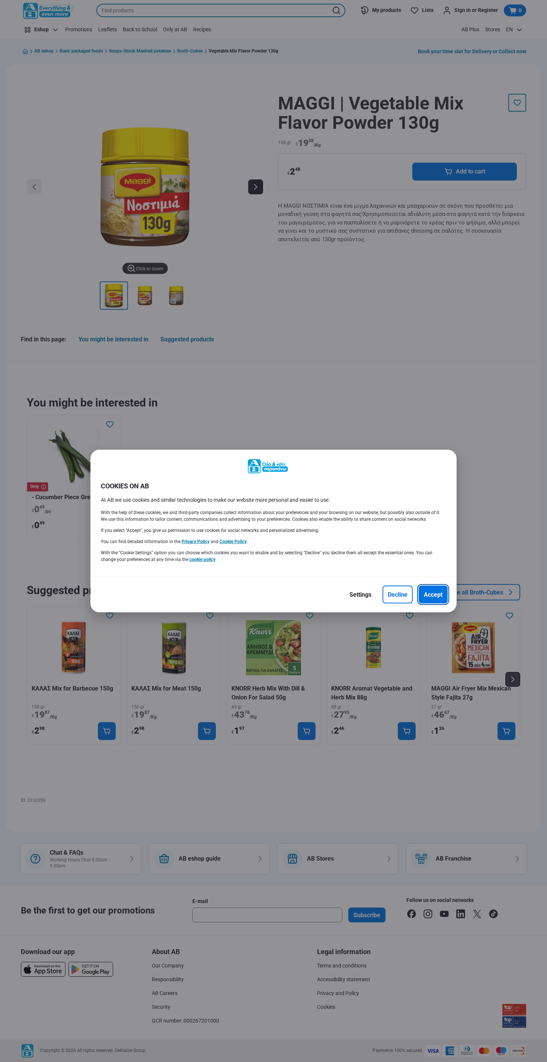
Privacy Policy (195, 541)
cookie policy (202, 559)
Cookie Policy (233, 541)
